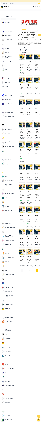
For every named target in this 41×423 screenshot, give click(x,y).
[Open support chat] (38, 416)
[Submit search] (39, 3)
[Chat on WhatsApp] (2, 419)
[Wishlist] (33, 7)
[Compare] (35, 7)
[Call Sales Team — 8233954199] (38, 419)
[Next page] (37, 270)
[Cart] (37, 7)
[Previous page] (22, 270)
